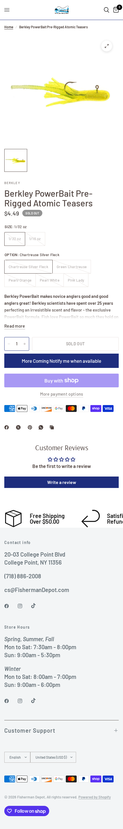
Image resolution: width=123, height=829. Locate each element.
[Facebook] (7, 427)
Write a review (61, 482)
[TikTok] (37, 605)
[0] (115, 10)
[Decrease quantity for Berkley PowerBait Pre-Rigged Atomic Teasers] (9, 343)
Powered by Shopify (94, 797)
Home (8, 27)
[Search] (106, 10)
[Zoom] (106, 46)
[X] (19, 427)
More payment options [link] (61, 394)
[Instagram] (24, 606)
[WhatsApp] (42, 427)
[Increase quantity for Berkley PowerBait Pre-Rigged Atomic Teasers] (24, 343)
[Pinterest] (31, 427)
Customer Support (29, 730)
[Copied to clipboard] (52, 427)
